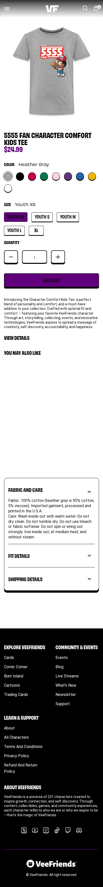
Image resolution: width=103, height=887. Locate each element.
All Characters (16, 737)
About (9, 728)
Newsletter (66, 694)
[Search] (85, 8)
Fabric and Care (25, 489)
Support (63, 703)
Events (62, 657)
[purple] (68, 176)
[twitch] (68, 830)
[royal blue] (80, 176)
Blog (60, 666)
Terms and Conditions (23, 746)
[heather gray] (8, 176)
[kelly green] (44, 176)
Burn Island (13, 676)
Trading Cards (16, 694)
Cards (9, 657)
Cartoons (12, 685)
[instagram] (46, 830)
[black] (20, 176)
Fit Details (19, 555)
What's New (66, 685)
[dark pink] (32, 176)
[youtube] (35, 830)
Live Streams (67, 676)
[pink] (56, 176)
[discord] (79, 830)
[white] (8, 188)
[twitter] (24, 830)
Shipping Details (25, 578)
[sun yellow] (92, 176)
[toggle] (7, 9)
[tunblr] (57, 830)
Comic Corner (16, 666)
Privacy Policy (16, 755)
